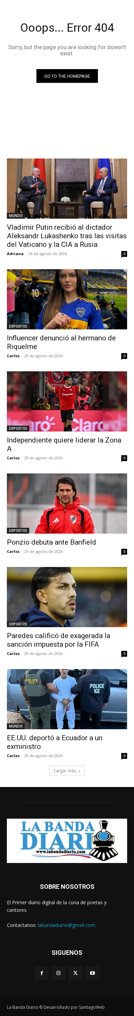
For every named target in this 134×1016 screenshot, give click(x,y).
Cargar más (64, 771)
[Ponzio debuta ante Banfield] (67, 503)
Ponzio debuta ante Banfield (51, 542)
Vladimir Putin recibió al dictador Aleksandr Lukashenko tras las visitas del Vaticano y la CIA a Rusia (67, 236)
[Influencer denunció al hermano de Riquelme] (67, 299)
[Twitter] (75, 973)
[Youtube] (92, 973)
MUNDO (16, 215)
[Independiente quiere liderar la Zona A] (67, 401)
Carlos (13, 355)
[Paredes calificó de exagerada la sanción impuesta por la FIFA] (67, 597)
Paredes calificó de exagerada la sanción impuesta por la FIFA (58, 640)
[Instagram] (58, 973)
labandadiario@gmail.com (66, 925)
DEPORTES (18, 326)
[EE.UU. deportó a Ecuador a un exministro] (67, 699)
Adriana (15, 253)
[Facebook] (41, 973)
